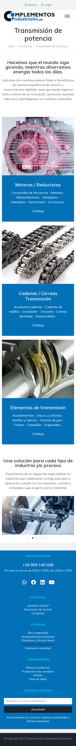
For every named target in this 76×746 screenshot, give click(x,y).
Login (48, 4)
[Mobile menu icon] (67, 16)
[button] (6, 515)
